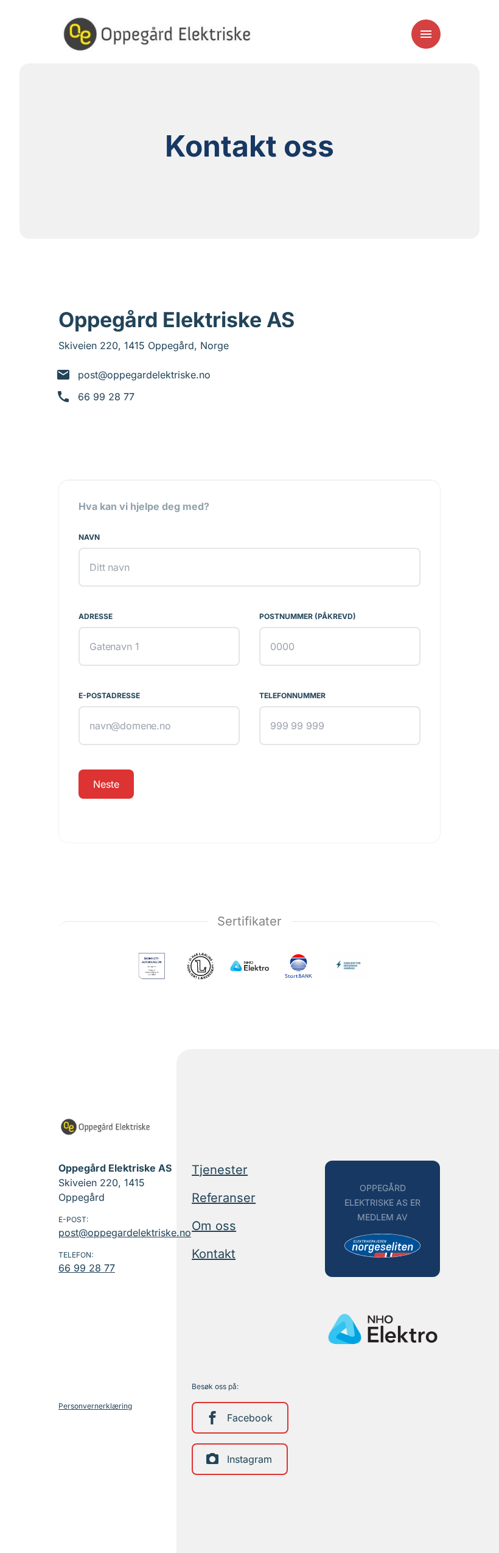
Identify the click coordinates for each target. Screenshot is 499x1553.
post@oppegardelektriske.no (115, 1232)
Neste (106, 784)
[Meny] (426, 34)
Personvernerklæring (95, 1405)
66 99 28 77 (86, 1268)
